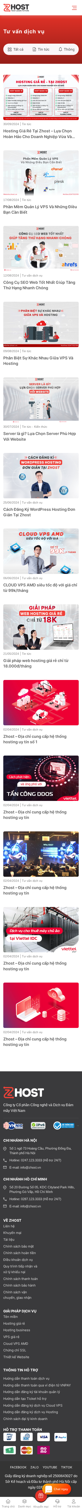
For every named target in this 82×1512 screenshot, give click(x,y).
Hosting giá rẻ (14, 1323)
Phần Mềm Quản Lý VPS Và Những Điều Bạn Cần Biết (40, 209)
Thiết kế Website (16, 1357)
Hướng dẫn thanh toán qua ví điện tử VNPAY (37, 1385)
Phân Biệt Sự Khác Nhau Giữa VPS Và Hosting (38, 361)
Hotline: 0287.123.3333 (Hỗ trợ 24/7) (35, 1199)
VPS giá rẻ (11, 1337)
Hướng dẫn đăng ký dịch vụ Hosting (30, 1412)
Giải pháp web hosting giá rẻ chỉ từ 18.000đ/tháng (35, 663)
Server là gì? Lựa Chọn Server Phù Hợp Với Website (39, 436)
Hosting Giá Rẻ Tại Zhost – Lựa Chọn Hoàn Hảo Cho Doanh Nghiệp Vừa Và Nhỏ (37, 134)
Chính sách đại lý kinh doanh (25, 1419)
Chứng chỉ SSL (14, 1350)
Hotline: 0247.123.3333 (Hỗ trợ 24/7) (35, 1160)
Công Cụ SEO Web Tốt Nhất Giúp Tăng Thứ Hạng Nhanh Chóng (39, 285)
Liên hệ (9, 1226)
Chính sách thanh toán (20, 1279)
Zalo (34, 1467)
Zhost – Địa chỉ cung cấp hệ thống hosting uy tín (34, 815)
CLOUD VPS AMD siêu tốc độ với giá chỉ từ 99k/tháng (40, 588)
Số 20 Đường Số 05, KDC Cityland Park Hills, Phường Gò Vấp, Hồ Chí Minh (42, 1189)
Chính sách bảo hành (19, 1285)
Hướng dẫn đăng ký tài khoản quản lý (31, 1392)
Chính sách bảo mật (18, 1246)
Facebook (18, 1467)
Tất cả (18, 49)
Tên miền (10, 1317)
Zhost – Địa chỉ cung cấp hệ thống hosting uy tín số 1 (34, 739)
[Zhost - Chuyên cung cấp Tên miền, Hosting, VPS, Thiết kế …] (17, 7)
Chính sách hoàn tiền (19, 1253)
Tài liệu (8, 1239)
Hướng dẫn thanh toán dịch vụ (26, 1378)
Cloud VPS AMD (15, 1344)
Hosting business (16, 1330)
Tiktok (66, 1467)
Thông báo (73, 49)
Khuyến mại (12, 1233)
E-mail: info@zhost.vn (25, 1167)
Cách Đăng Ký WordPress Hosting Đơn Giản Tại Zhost (39, 512)
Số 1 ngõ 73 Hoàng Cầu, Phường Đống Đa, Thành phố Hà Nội (40, 1150)
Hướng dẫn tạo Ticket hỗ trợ (24, 1399)
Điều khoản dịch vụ (18, 1260)
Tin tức (43, 49)
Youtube (50, 1467)
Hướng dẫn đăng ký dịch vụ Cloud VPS (33, 1405)
